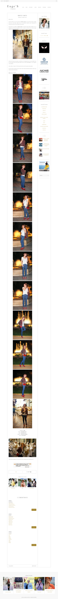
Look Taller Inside (46, 148)
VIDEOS (35, 7)
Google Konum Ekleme (12, 505)
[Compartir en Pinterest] (29, 471)
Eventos (44, 110)
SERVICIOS (39, 7)
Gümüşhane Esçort (11, 518)
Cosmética (44, 128)
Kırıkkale (10, 538)
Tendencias (44, 108)
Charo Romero (44, 114)
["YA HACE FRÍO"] (29, 583)
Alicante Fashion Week (44, 126)
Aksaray (10, 542)
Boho (44, 122)
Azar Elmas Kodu (11, 506)
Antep (9, 540)
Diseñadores (44, 124)
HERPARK (35, 597)
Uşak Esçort (10, 520)
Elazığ (9, 541)
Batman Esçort (11, 516)
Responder (34, 509)
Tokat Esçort (10, 522)
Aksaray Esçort (11, 519)
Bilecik (10, 537)
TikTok (45, 35)
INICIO (23, 7)
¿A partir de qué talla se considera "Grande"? (46, 144)
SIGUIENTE (11, 566)
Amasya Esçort (11, 517)
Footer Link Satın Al (11, 504)
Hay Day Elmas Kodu (12, 507)
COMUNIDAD (44, 7)
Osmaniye (10, 539)
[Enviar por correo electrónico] (30, 471)
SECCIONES (30, 7)
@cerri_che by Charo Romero (44, 118)
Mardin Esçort (11, 521)
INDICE (27, 7)
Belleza (44, 112)
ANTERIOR (34, 566)
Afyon (9, 536)
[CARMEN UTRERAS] (50, 583)
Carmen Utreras (44, 90)
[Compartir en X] (28, 471)
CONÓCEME (49, 7)
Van (9, 535)
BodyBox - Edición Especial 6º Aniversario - (46, 139)
